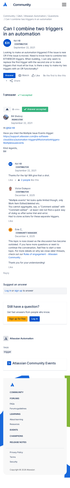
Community (22, 4)
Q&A (19, 15)
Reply (6, 273)
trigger (7, 351)
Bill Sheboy (17, 116)
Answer (9, 75)
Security (13, 462)
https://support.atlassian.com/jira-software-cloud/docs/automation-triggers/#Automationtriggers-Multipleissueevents (31, 139)
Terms (13, 457)
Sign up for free (17, 318)
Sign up (18, 290)
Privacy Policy (16, 452)
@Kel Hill (10, 127)
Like (10, 180)
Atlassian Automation (35, 15)
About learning (16, 419)
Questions (53, 15)
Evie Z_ (18, 229)
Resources (14, 424)
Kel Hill (17, 40)
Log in (8, 290)
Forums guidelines (18, 408)
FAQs (12, 404)
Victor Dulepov (23, 188)
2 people (25, 180)
